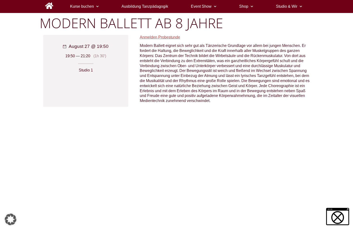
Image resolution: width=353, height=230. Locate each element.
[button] (10, 219)
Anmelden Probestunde (160, 37)
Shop (243, 6)
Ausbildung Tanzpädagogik (145, 6)
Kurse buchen (82, 6)
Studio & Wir (286, 6)
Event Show (201, 6)
